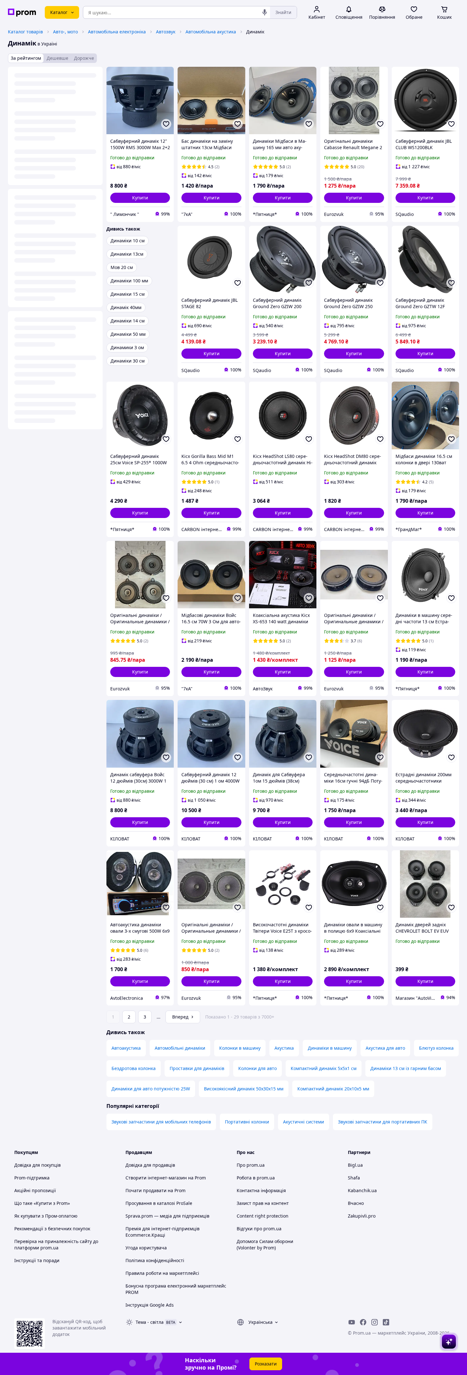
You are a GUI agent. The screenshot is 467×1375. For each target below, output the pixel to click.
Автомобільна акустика (211, 32)
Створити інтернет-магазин (156, 1178)
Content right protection (262, 1216)
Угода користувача (146, 1248)
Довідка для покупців (37, 1165)
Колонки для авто (257, 1068)
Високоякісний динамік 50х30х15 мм (243, 1089)
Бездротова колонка (134, 1068)
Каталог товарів (25, 32)
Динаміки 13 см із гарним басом (405, 1068)
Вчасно (356, 1203)
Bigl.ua (355, 1165)
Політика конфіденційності (154, 1260)
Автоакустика (126, 1048)
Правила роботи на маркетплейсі (162, 1273)
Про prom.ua (251, 1165)
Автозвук (165, 32)
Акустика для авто (385, 1048)
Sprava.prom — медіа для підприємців (167, 1216)
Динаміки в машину (330, 1048)
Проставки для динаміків (197, 1068)
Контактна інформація (261, 1190)
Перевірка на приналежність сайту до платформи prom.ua (56, 1244)
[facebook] (363, 1322)
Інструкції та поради (36, 1260)
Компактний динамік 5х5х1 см (323, 1068)
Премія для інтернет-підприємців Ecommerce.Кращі (162, 1232)
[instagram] (374, 1322)
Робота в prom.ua (256, 1178)
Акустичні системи (303, 1122)
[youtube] (351, 1322)
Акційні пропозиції (35, 1190)
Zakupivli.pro (362, 1216)
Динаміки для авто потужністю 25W (151, 1089)
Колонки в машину (240, 1048)
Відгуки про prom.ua (259, 1229)
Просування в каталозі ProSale (158, 1203)
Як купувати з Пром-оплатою (46, 1216)
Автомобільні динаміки (180, 1048)
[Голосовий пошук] (264, 12)
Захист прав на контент (263, 1203)
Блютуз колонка (436, 1048)
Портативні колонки (247, 1122)
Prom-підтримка (32, 1178)
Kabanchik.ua (362, 1190)
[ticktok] (386, 1322)
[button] (140, 198)
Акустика (284, 1048)
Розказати (266, 1364)
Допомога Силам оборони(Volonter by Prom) (265, 1244)
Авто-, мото (65, 32)
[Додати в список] (166, 124)
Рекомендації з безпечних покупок (52, 1229)
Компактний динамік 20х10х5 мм (333, 1089)
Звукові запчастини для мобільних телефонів (161, 1122)
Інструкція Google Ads (149, 1305)
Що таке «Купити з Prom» (42, 1203)
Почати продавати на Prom (155, 1190)
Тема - (150, 1322)
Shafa (354, 1178)
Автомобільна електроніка (117, 32)
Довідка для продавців (150, 1165)
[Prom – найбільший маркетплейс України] (22, 13)
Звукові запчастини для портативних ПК (382, 1122)
